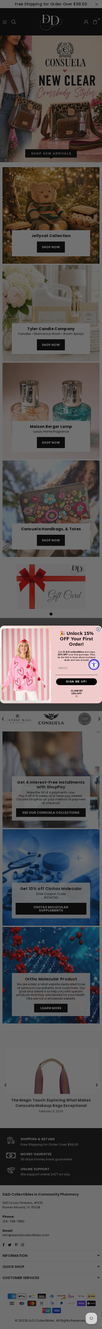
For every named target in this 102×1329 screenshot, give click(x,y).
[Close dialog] (98, 629)
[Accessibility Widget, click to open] (94, 664)
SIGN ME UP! (76, 681)
